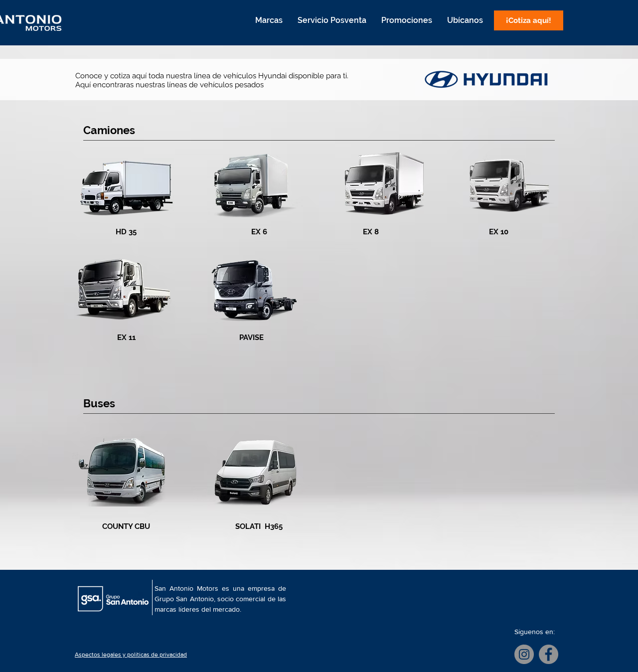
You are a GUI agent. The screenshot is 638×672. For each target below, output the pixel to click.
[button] (268, 20)
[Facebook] (548, 654)
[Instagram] (524, 654)
